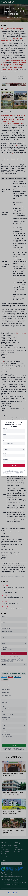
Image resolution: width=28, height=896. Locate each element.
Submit (14, 466)
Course (5, 447)
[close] (25, 421)
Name (5, 428)
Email (4, 434)
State (4, 453)
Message (5, 459)
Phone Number (7, 440)
